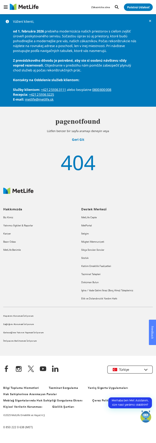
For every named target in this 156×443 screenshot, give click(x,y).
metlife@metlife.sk (39, 99)
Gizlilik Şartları (63, 407)
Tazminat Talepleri (91, 274)
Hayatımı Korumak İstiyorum (18, 316)
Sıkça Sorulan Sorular (92, 250)
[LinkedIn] (55, 369)
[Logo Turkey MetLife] (18, 193)
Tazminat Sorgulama (63, 388)
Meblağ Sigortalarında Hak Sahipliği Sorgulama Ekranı (42, 400)
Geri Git (78, 139)
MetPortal (86, 226)
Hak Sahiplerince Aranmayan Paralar (30, 394)
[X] (31, 369)
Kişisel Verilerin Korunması (22, 407)
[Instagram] (18, 369)
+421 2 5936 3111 (53, 89)
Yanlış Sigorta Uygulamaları (108, 388)
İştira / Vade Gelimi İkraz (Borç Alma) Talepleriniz (107, 290)
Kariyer (7, 234)
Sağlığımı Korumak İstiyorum (18, 324)
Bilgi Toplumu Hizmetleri (21, 388)
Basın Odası (9, 242)
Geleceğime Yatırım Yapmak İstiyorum (23, 333)
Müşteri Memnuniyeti (92, 242)
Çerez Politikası (103, 400)
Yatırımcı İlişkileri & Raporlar (18, 226)
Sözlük (85, 258)
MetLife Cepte (89, 217)
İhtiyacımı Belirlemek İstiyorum (20, 341)
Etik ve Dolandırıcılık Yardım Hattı (99, 299)
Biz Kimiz (8, 217)
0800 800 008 (101, 89)
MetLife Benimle (12, 250)
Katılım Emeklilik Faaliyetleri (96, 266)
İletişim (85, 234)
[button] (5, 7)
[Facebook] (6, 369)
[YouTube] (43, 369)
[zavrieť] (150, 21)
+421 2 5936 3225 (41, 94)
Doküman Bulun (90, 282)
